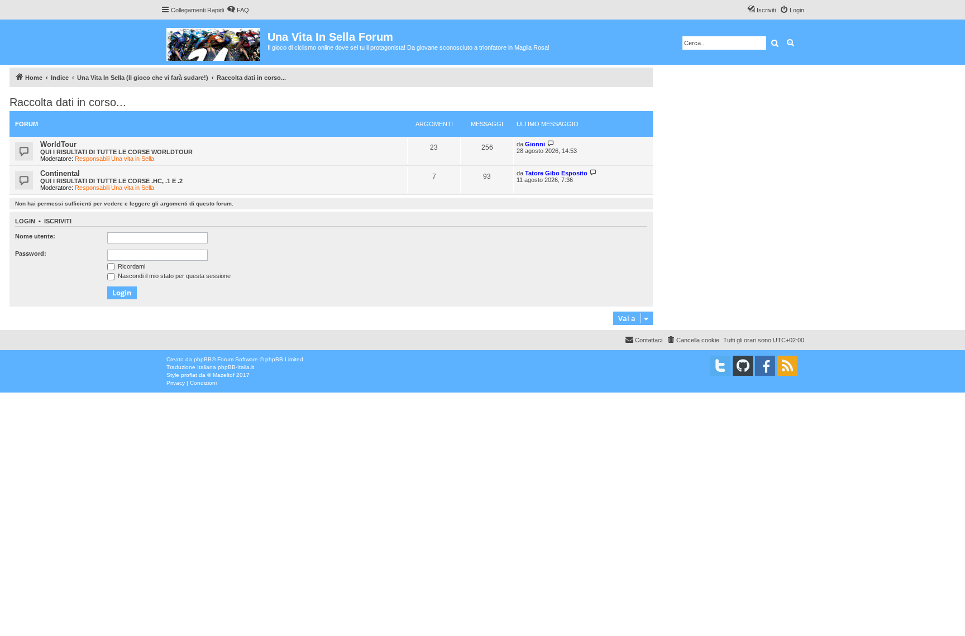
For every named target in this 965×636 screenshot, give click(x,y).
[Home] (214, 42)
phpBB (203, 359)
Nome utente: (35, 236)
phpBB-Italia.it (236, 367)
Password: (30, 253)
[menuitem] (238, 10)
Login (25, 221)
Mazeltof (224, 375)
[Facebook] (765, 366)
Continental (60, 173)
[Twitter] (720, 366)
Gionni (535, 144)
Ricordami (130, 266)
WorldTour (58, 144)
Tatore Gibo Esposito (556, 173)
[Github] (743, 366)
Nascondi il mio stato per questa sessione (173, 275)
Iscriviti (57, 221)
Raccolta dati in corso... (67, 102)
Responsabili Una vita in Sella (114, 158)
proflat (189, 375)
